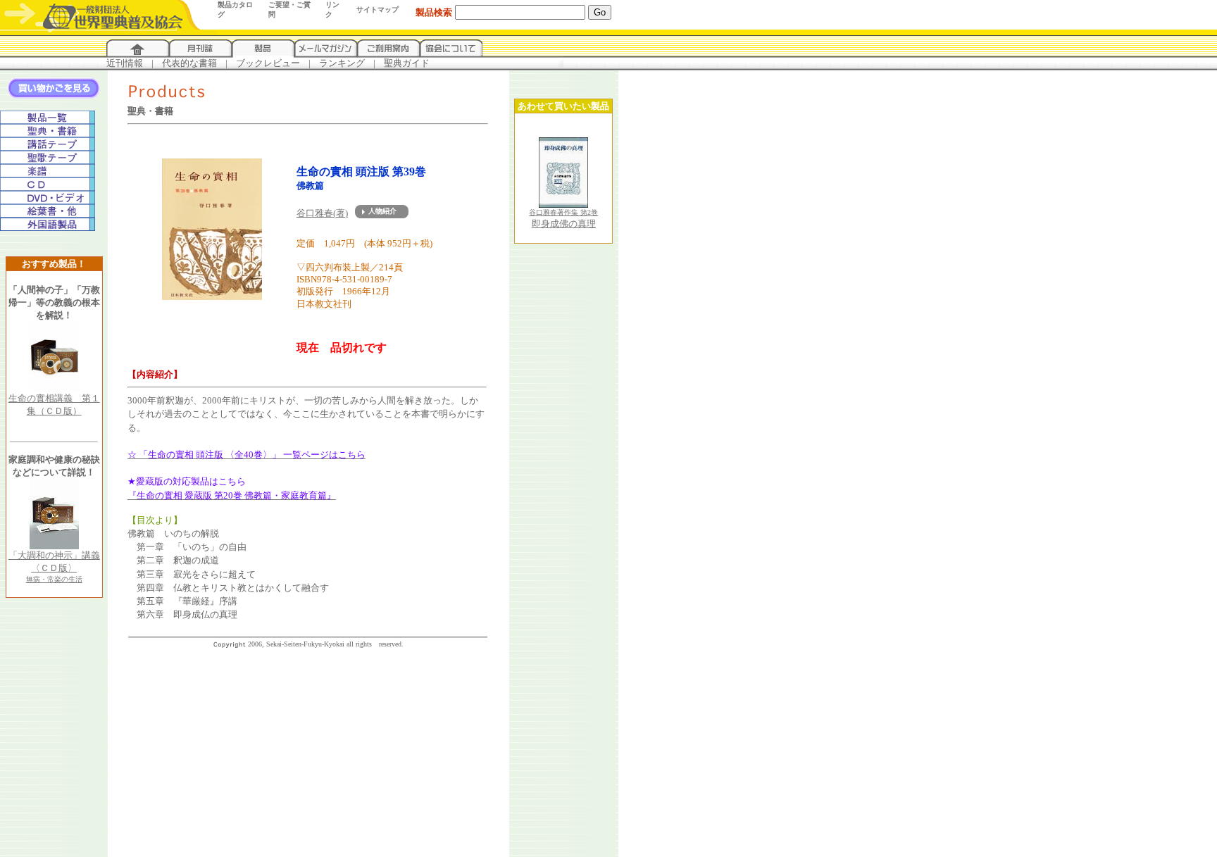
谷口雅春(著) (322, 213)
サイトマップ (377, 9)
